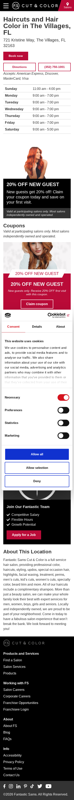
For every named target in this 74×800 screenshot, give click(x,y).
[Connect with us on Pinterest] (25, 786)
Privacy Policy (13, 762)
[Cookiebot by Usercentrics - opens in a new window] (52, 315)
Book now (16, 55)
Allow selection (37, 467)
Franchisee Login (16, 709)
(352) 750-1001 (54, 67)
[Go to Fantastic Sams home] (35, 5)
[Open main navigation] (6, 5)
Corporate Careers (16, 696)
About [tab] (60, 326)
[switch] (63, 410)
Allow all (37, 454)
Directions (19, 67)
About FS (10, 726)
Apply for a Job (24, 535)
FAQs (7, 739)
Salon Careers (13, 689)
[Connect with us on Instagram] (11, 786)
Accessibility (12, 755)
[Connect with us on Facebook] (4, 786)
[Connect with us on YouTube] (48, 786)
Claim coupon (37, 304)
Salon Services (14, 666)
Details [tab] (37, 326)
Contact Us (11, 775)
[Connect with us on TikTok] (32, 786)
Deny (37, 481)
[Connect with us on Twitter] (39, 786)
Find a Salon (12, 660)
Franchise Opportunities (20, 703)
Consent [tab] (13, 326)
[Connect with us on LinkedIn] (18, 786)
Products (9, 673)
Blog (6, 732)
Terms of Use (12, 768)
